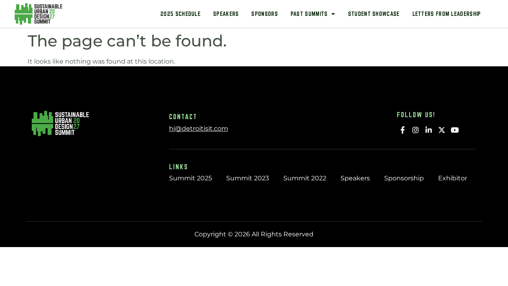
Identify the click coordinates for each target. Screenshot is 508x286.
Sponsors (264, 13)
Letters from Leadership (446, 13)
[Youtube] (454, 129)
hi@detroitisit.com (198, 128)
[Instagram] (415, 129)
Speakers (226, 13)
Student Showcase (374, 13)
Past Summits (309, 13)
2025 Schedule (180, 13)
